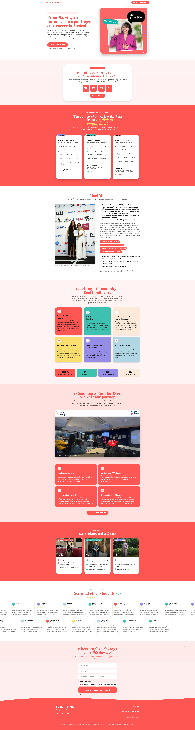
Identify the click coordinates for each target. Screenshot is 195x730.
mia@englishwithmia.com (132, 717)
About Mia (136, 706)
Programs (136, 709)
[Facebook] (59, 713)
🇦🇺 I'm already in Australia (87, 684)
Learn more (61, 176)
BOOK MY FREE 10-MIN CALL (97, 513)
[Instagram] (57, 713)
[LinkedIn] (62, 713)
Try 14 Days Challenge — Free (130, 711)
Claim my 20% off (97, 96)
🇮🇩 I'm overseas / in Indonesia (107, 684)
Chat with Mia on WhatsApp (131, 714)
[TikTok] (65, 713)
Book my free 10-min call (140, 2)
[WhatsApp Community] (68, 713)
